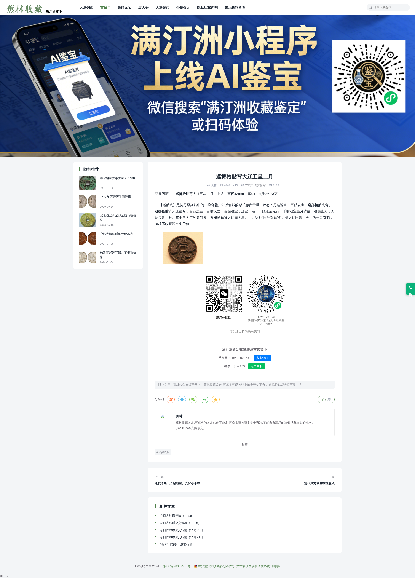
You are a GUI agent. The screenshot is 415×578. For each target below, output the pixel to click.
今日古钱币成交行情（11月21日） (183, 537)
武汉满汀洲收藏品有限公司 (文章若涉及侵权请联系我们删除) (239, 566)
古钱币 (105, 7)
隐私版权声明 (207, 7)
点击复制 (262, 358)
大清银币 (162, 7)
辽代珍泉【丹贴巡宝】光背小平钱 (177, 479)
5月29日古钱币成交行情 (176, 544)
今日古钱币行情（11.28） (177, 515)
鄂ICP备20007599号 (176, 566)
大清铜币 (86, 7)
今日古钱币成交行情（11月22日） (183, 530)
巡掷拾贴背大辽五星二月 (285, 384)
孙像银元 (183, 7)
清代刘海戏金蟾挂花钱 (319, 479)
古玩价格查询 (235, 7)
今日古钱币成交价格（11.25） (180, 523)
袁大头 (143, 7)
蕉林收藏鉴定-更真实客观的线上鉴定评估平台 (234, 384)
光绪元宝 (124, 7)
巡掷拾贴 (260, 185)
